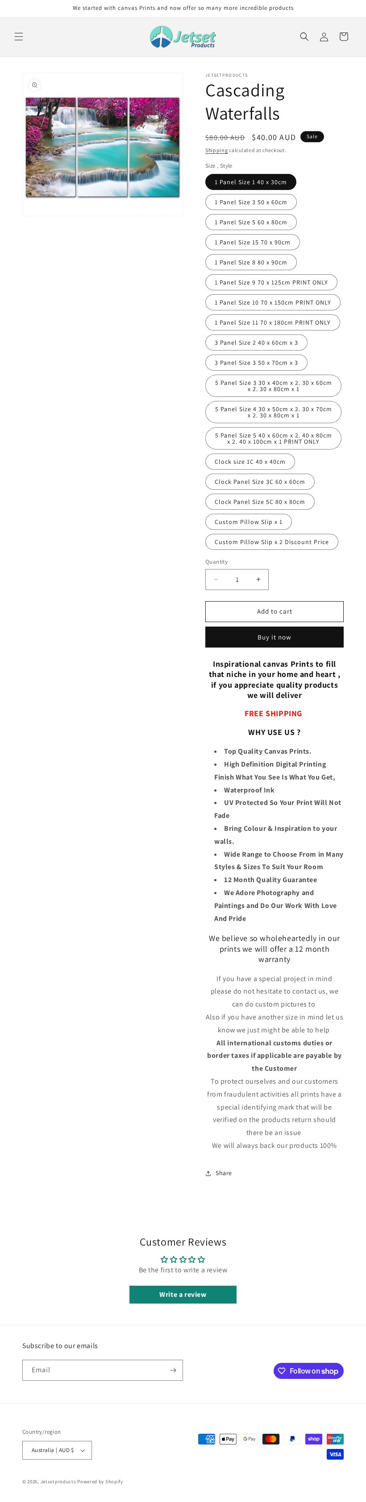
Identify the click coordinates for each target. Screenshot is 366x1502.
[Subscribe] (173, 1370)
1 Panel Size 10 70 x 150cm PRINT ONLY (273, 302)
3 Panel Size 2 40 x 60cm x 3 (256, 342)
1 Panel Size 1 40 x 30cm (251, 182)
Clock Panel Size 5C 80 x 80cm (260, 502)
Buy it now (274, 637)
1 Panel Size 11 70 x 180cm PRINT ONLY (273, 322)
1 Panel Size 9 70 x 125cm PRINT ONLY (271, 282)
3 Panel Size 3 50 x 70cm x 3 (256, 363)
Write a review (182, 1294)
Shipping (216, 150)
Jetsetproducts (58, 1481)
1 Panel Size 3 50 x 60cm (251, 202)
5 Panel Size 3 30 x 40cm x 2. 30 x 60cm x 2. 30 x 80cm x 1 (273, 386)
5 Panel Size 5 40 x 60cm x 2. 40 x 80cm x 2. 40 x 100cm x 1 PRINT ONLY (273, 438)
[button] (19, 36)
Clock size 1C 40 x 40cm (250, 462)
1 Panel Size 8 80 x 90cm (251, 262)
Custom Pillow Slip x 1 (249, 522)
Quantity (216, 561)
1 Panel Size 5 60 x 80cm (251, 222)
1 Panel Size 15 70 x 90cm (253, 242)
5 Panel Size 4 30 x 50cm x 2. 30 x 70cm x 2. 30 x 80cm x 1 (273, 412)
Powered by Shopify (100, 1481)
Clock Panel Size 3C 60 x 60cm (260, 482)
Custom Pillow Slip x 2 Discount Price (272, 542)
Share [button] (224, 1173)
